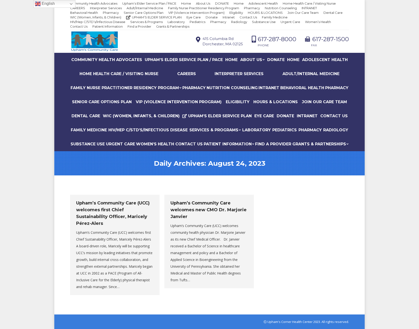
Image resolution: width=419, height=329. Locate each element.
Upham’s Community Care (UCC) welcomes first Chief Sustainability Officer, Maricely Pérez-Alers (113, 213)
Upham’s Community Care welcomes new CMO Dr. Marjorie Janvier (208, 209)
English (48, 3)
